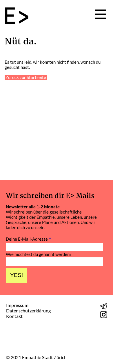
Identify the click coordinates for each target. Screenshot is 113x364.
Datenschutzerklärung (28, 310)
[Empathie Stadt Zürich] (19, 16)
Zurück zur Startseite (26, 77)
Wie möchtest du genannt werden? (38, 254)
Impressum (17, 305)
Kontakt (14, 316)
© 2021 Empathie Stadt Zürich (36, 357)
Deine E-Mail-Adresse (28, 239)
